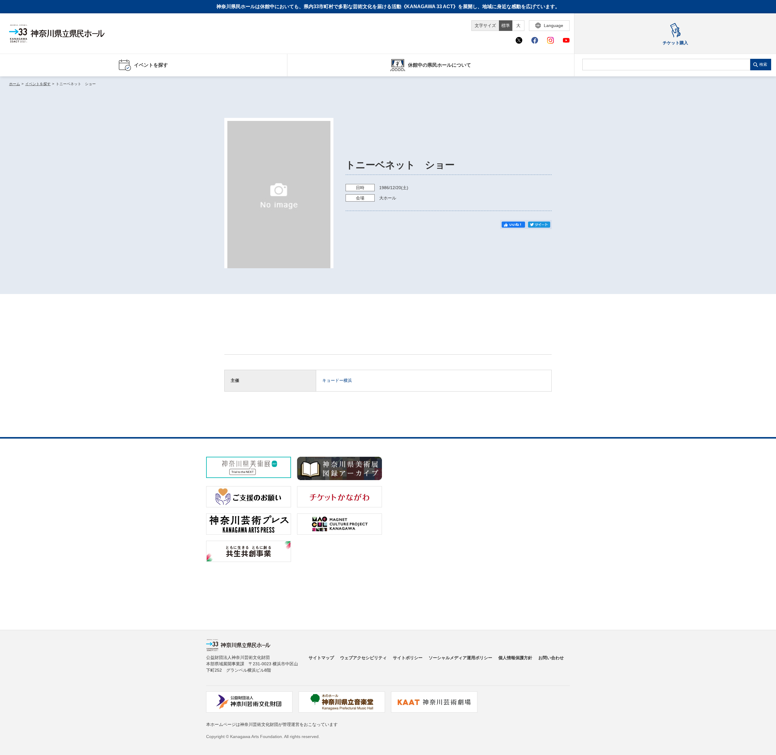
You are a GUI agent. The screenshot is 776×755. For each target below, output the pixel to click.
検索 (763, 64)
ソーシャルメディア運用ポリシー (460, 657)
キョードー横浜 (337, 380)
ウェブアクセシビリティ (363, 657)
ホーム (14, 84)
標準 (505, 25)
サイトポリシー (408, 657)
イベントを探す (38, 84)
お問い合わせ (551, 657)
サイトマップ (321, 657)
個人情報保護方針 (515, 657)
